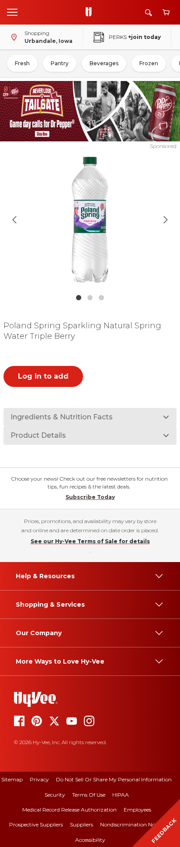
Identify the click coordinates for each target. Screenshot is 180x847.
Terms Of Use (88, 794)
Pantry (60, 63)
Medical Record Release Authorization (69, 809)
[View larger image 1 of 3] (90, 219)
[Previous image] (14, 219)
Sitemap (12, 779)
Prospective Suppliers (36, 824)
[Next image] (165, 219)
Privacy (39, 779)
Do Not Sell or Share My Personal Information (114, 779)
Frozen (148, 63)
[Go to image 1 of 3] (78, 297)
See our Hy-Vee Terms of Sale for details (90, 541)
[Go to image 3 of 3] (101, 297)
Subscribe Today (90, 497)
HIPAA (120, 794)
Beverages (104, 63)
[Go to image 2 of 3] (90, 297)
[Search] (149, 12)
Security (55, 794)
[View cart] (166, 12)
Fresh (22, 63)
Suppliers (81, 824)
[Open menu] (12, 12)
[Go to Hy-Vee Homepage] (91, 12)
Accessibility (90, 839)
